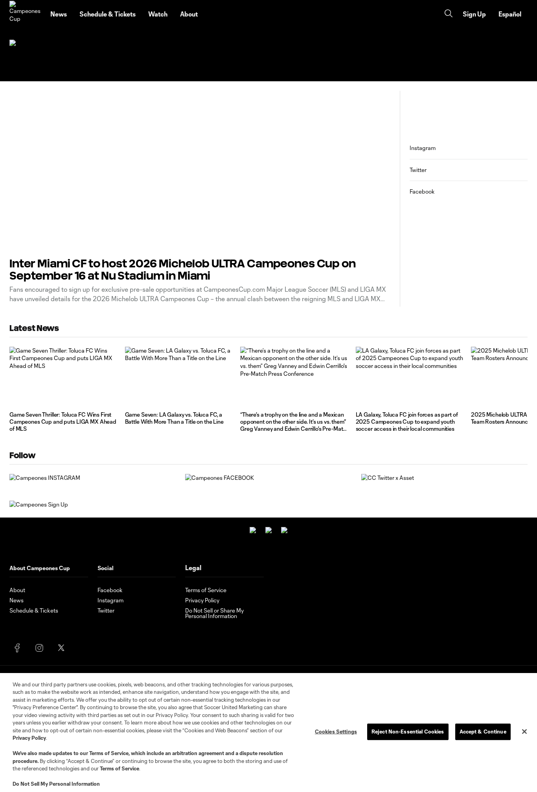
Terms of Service (109, 753)
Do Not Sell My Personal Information (56, 784)
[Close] (524, 731)
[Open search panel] (448, 14)
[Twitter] (61, 648)
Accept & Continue (483, 731)
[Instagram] (39, 648)
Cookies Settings (336, 731)
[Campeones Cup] (25, 14)
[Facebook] (17, 648)
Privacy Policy (29, 738)
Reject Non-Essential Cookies (407, 731)
